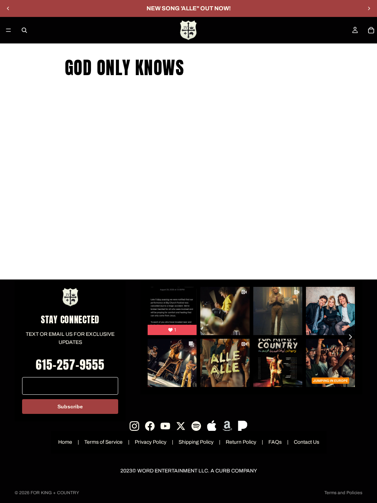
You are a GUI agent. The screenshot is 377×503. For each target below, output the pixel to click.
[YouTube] (165, 426)
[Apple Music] (211, 426)
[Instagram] (134, 426)
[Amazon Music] (227, 426)
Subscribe (70, 406)
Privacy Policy (150, 442)
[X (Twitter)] (181, 426)
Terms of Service (103, 442)
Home (65, 442)
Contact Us (306, 442)
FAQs (275, 442)
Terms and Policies (343, 492)
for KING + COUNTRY (55, 492)
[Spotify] (196, 426)
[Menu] (8, 30)
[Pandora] (242, 426)
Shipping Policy (196, 442)
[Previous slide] (8, 8)
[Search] (24, 30)
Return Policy (241, 442)
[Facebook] (150, 426)
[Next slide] (369, 8)
